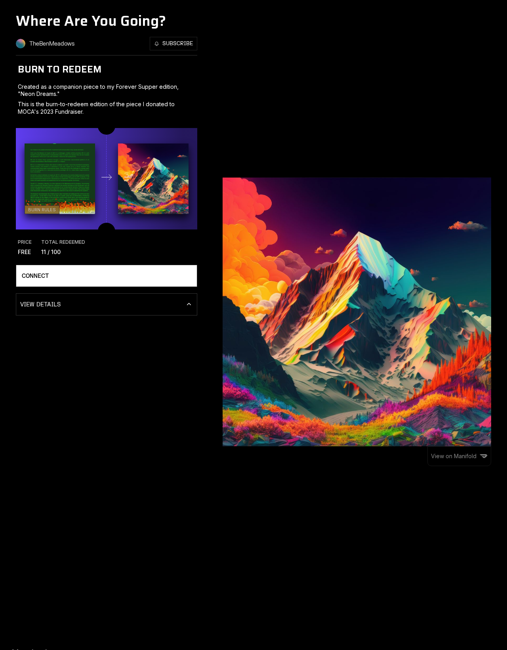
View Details (40, 304)
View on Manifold (454, 456)
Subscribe (177, 43)
